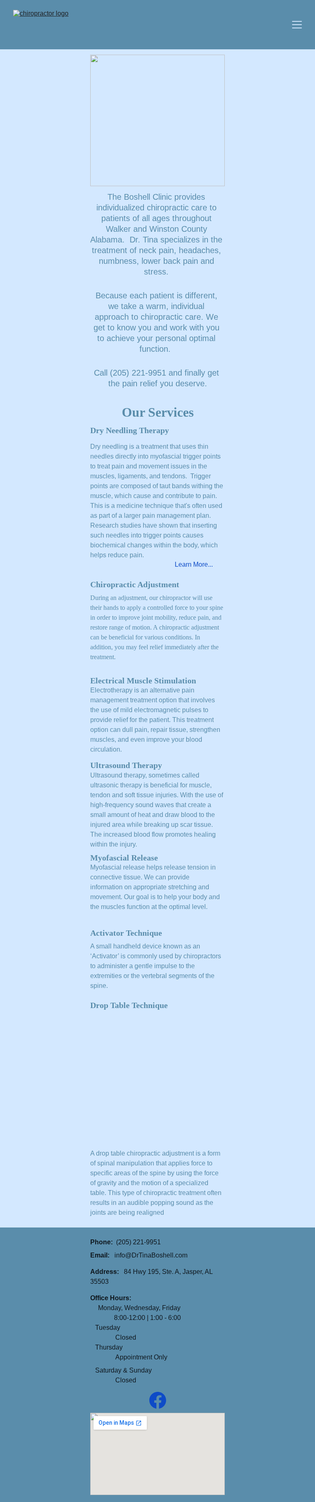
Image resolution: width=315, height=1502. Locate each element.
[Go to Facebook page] (157, 1400)
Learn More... (194, 564)
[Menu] (297, 24)
